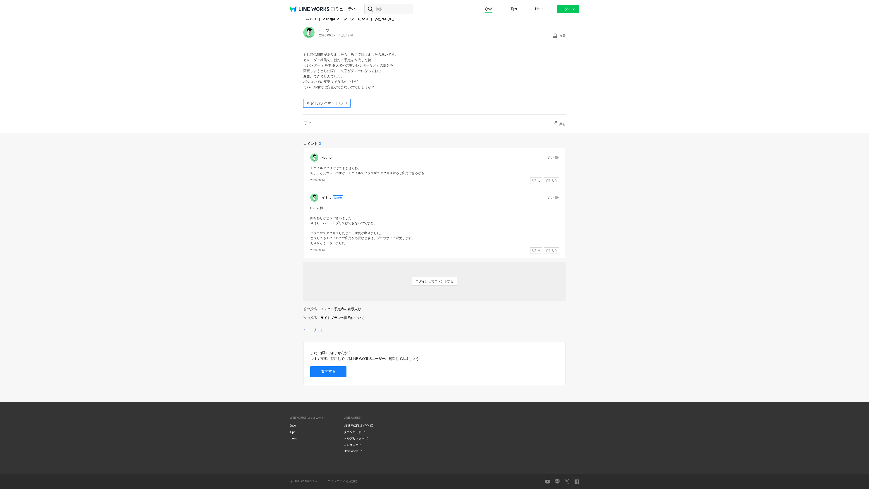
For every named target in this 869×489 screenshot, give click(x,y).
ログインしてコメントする (434, 281)
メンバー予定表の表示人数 (340, 309)
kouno (327, 157)
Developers (351, 451)
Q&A (488, 9)
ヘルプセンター (354, 438)
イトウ (324, 30)
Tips (514, 9)
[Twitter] (567, 481)
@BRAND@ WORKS (309, 9)
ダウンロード (352, 432)
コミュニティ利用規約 (342, 481)
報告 (562, 35)
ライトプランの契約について (342, 318)
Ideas (539, 9)
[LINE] (557, 481)
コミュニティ (343, 9)
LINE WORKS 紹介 (356, 425)
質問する (328, 371)
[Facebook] (576, 481)
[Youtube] (547, 481)
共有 (562, 124)
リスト (318, 330)
